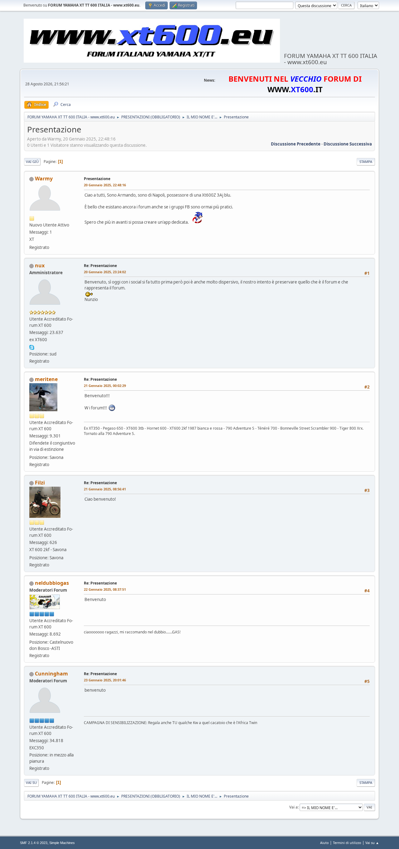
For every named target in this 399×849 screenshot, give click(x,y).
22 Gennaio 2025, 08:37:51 (105, 589)
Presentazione (97, 178)
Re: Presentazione (100, 265)
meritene (46, 379)
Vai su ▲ (372, 842)
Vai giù (32, 161)
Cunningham (51, 673)
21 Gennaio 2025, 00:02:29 (105, 385)
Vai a (293, 807)
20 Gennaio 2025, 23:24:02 (105, 271)
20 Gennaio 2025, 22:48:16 (105, 185)
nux (40, 265)
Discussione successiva (348, 144)
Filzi (40, 482)
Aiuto (324, 842)
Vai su (31, 782)
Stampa (365, 161)
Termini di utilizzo (347, 842)
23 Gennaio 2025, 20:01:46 (105, 680)
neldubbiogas (52, 583)
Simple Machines (62, 843)
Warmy (44, 178)
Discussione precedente (295, 144)
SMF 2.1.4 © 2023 (33, 843)
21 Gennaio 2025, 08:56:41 (105, 489)
